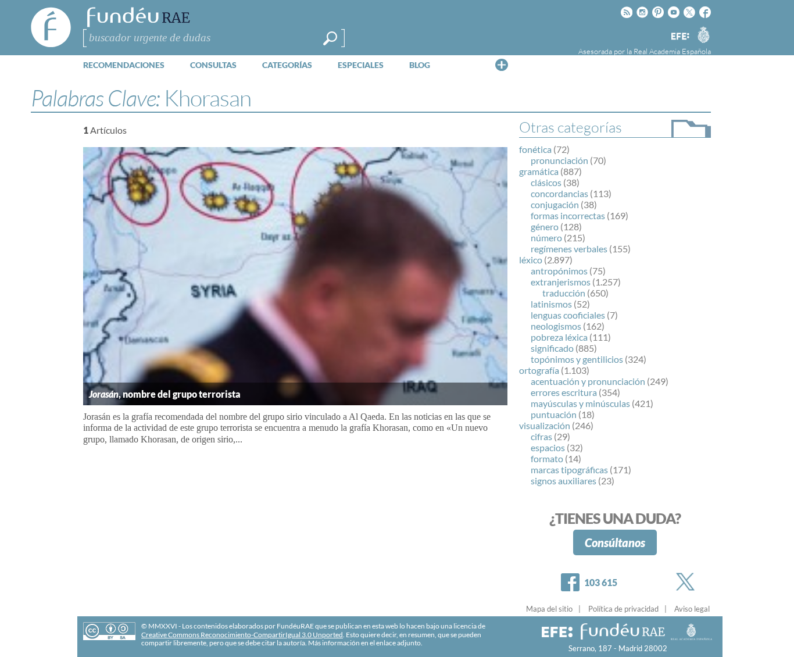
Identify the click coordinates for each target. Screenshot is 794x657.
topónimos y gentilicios (577, 359)
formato (547, 458)
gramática (539, 171)
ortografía (539, 370)
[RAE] (703, 34)
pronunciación (559, 160)
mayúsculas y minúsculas (580, 403)
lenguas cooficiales (568, 314)
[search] (330, 38)
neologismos (556, 325)
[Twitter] (687, 582)
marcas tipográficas (569, 469)
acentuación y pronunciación (588, 381)
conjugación (555, 204)
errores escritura (564, 392)
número (546, 237)
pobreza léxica (559, 336)
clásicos (546, 182)
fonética (535, 149)
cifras (541, 436)
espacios (548, 447)
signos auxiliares (563, 480)
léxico (530, 259)
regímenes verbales (569, 248)
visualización (544, 425)
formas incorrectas (568, 215)
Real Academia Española (672, 51)
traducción (563, 292)
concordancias (559, 193)
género (545, 226)
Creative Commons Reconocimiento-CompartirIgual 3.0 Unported (242, 634)
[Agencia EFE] (679, 37)
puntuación (554, 414)
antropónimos (559, 270)
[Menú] (501, 64)
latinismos (551, 303)
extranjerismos (561, 281)
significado (552, 348)
